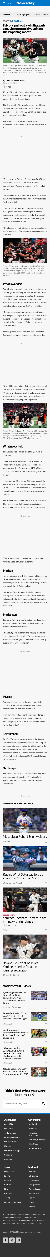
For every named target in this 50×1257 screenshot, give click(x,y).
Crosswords (34, 1180)
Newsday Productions (34, 1134)
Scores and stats (41, 15)
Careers (7, 1146)
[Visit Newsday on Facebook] (5, 1240)
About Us (8, 1124)
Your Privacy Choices (34, 1223)
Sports (7, 21)
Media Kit (33, 1124)
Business (8, 1193)
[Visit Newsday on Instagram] (18, 1240)
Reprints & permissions (21, 1220)
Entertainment (35, 1189)
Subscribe (8, 1128)
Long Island (9, 1171)
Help (13, 1223)
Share (8, 87)
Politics (7, 1184)
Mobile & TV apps (12, 1150)
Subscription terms (25, 1214)
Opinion (7, 1180)
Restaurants (34, 1193)
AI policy (20, 1223)
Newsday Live (10, 1141)
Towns (7, 1197)
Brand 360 (33, 1128)
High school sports (12, 1202)
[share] (46, 841)
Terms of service (9, 1214)
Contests (8, 1155)
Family (31, 1197)
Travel (31, 1202)
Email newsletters (12, 1137)
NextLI (32, 1206)
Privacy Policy (39, 1214)
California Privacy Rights (13, 1217)
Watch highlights (23, 15)
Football (6, 15)
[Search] (43, 1103)
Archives (8, 1159)
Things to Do (34, 1184)
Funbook (33, 1171)
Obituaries (33, 1176)
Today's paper (10, 1133)
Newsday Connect (37, 1139)
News (6, 1189)
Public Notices (35, 1148)
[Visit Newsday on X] (12, 1240)
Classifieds (33, 1144)
